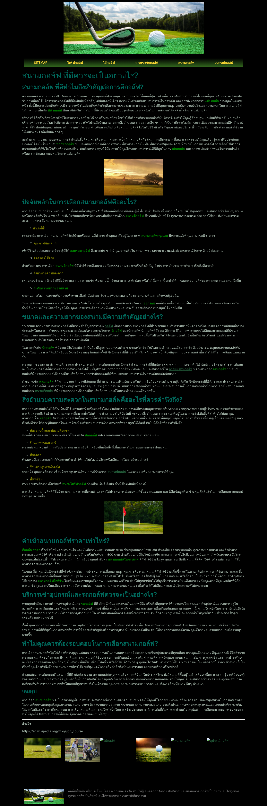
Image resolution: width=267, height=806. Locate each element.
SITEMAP (40, 63)
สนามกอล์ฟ (186, 63)
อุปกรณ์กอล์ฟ (223, 63)
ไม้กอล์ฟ (109, 63)
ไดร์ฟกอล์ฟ (75, 63)
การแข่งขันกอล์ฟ (146, 63)
